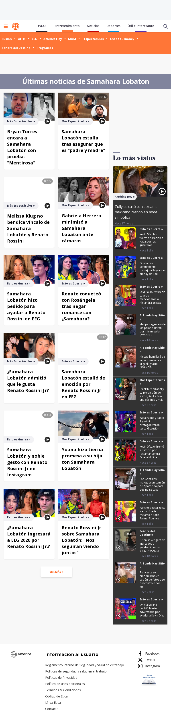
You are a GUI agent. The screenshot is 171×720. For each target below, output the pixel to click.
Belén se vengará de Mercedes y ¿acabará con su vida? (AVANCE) (152, 545)
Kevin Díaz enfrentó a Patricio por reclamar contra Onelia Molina (152, 452)
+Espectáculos (93, 39)
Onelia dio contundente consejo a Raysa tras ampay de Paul (152, 268)
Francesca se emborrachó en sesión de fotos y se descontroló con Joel (152, 580)
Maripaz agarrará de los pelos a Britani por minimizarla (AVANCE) (153, 329)
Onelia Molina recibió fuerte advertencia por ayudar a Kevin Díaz (152, 610)
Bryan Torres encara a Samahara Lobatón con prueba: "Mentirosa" (22, 147)
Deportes (113, 26)
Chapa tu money (122, 39)
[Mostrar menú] (5, 26)
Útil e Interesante (141, 26)
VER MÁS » (56, 572)
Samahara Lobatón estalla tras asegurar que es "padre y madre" (83, 141)
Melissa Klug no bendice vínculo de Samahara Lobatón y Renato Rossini (28, 228)
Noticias (93, 26)
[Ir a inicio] (15, 26)
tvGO (42, 26)
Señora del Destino (16, 48)
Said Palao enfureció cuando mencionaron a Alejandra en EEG (152, 297)
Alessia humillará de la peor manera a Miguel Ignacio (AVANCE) (152, 362)
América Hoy (52, 39)
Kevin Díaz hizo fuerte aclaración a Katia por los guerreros (151, 239)
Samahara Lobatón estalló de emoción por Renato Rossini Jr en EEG (83, 384)
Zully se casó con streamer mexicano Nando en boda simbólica (137, 212)
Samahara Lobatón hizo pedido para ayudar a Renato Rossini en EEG (26, 306)
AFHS (22, 39)
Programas (45, 48)
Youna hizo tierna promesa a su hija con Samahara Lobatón (82, 458)
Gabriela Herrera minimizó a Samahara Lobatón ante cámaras (81, 228)
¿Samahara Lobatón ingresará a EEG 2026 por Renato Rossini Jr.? (29, 537)
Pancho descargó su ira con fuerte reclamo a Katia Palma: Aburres (152, 513)
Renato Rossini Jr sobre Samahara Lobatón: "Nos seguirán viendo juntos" (81, 540)
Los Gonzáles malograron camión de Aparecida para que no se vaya (152, 484)
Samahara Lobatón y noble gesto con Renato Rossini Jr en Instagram (27, 462)
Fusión (7, 39)
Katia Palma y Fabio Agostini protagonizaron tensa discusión (152, 423)
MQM (72, 39)
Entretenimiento (67, 26)
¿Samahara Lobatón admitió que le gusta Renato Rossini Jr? (28, 381)
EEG (34, 39)
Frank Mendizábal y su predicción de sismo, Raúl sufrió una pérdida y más (152, 394)
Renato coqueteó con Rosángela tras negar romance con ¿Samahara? (81, 306)
